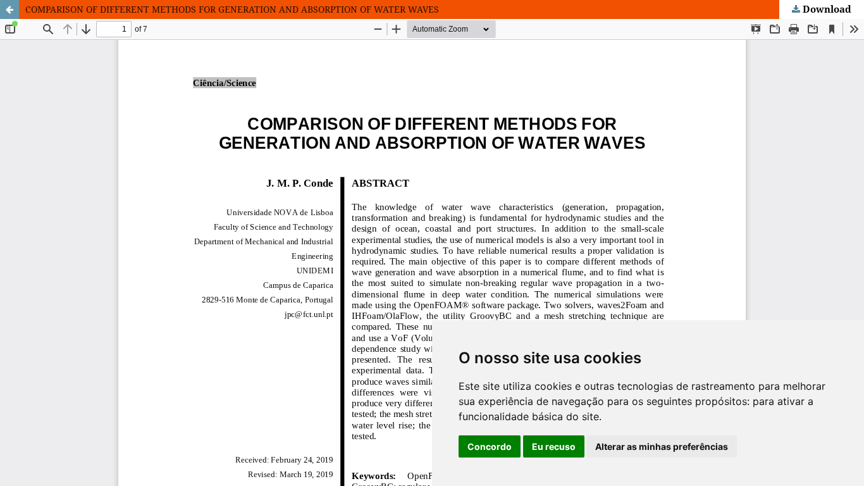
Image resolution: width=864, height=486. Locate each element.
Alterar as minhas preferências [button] (661, 446)
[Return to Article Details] (9, 9)
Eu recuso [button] (554, 446)
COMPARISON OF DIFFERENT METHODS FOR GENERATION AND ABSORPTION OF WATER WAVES (232, 9)
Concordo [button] (489, 446)
